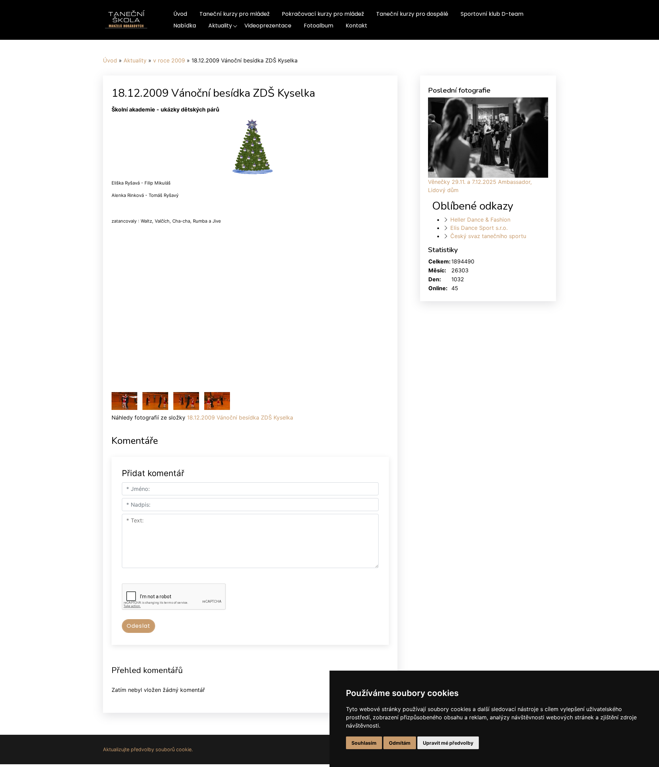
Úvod (180, 14)
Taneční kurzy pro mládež (234, 14)
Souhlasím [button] (364, 743)
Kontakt (356, 26)
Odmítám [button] (400, 743)
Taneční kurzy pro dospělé (412, 14)
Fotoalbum (318, 26)
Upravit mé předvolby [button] (448, 743)
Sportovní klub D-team (492, 14)
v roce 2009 (169, 60)
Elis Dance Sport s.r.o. (479, 227)
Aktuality (220, 26)
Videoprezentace (267, 26)
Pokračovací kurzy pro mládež (323, 14)
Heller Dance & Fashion (480, 219)
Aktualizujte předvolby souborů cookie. (148, 749)
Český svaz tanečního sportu (488, 236)
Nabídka (184, 26)
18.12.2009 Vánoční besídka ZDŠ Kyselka (240, 417)
